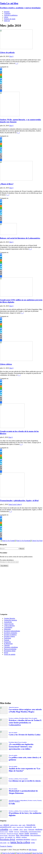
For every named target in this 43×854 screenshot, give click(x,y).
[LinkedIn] (21, 73)
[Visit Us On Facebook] (22, 540)
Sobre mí (7, 21)
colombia (4, 829)
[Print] (21, 89)
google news (3, 833)
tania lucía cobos (20, 842)
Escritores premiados (10, 633)
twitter (33, 842)
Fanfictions (7, 638)
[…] (16, 63)
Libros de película (7, 52)
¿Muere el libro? (7, 184)
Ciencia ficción (9, 624)
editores (25, 829)
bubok (34, 827)
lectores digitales (4, 835)
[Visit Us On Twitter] (8, 540)
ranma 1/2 (34, 839)
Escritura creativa (9, 636)
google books (24, 831)
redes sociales (3, 842)
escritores (38, 829)
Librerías (7, 645)
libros (17, 835)
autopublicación (6, 827)
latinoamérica (34, 833)
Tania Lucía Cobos (14, 504)
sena (8, 842)
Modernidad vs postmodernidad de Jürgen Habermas (23, 792)
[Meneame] (21, 75)
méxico (18, 837)
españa (11, 831)
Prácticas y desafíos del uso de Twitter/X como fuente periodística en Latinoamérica (25, 722)
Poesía (6, 652)
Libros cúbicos (6, 364)
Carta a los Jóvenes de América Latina (24, 735)
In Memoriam (8, 643)
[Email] (21, 85)
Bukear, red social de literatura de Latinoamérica (20, 238)
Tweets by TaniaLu (6, 846)
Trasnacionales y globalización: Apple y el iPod (19, 500)
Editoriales (7, 629)
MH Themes (33, 849)
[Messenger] (21, 79)
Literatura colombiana (11, 647)
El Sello (12, 804)
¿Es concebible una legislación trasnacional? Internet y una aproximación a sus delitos (21, 746)
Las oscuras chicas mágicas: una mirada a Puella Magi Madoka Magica (25, 710)
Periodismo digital (9, 651)
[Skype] (21, 83)
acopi (1, 825)
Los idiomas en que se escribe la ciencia (25, 781)
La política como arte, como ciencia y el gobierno (25, 758)
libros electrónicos (35, 835)
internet (21, 833)
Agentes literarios (9, 618)
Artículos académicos (11, 15)
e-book (10, 829)
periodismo (24, 837)
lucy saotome (8, 837)
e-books (15, 829)
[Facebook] (21, 69)
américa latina (14, 825)
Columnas (7, 13)
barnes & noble (20, 827)
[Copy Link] (21, 87)
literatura (2, 837)
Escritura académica (10, 634)
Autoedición (8, 622)
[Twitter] (21, 71)
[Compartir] (21, 91)
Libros (6, 17)
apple (23, 825)
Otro (10, 56)
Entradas (7, 12)
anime (20, 825)
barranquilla (28, 827)
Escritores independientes (12, 631)
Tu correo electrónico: (7, 560)
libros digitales (24, 835)
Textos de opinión (9, 654)
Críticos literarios (9, 625)
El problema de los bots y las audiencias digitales (25, 814)
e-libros (21, 829)
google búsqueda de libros (34, 831)
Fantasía (6, 640)
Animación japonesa (10, 620)
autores (14, 827)
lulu (14, 837)
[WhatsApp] (21, 77)
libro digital (11, 835)
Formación (7, 642)
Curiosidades (8, 627)
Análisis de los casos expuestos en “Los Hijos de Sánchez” (24, 769)
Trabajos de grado (9, 19)
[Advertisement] (21, 589)
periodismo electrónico (23, 839)
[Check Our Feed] (36, 540)
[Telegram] (21, 81)
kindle (27, 833)
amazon (6, 825)
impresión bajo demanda (12, 833)
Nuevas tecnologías (10, 649)
